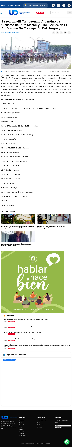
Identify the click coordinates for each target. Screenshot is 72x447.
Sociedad (21, 433)
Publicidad (40, 425)
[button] (67, 442)
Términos (39, 427)
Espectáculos (23, 435)
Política (21, 429)
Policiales (21, 420)
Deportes (21, 431)
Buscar (69, 12)
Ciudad (21, 423)
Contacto (39, 423)
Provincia (21, 425)
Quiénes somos (41, 420)
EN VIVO (41, 12)
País (20, 427)
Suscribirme (59, 427)
